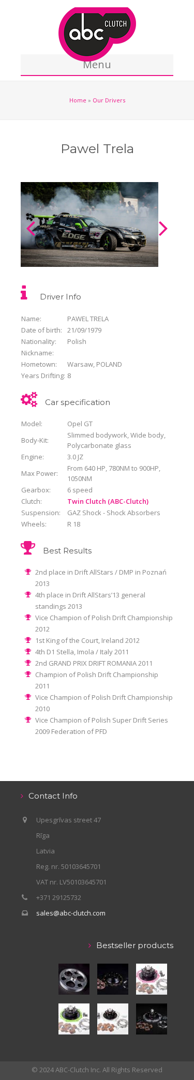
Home (77, 100)
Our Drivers (109, 100)
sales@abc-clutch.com (71, 913)
